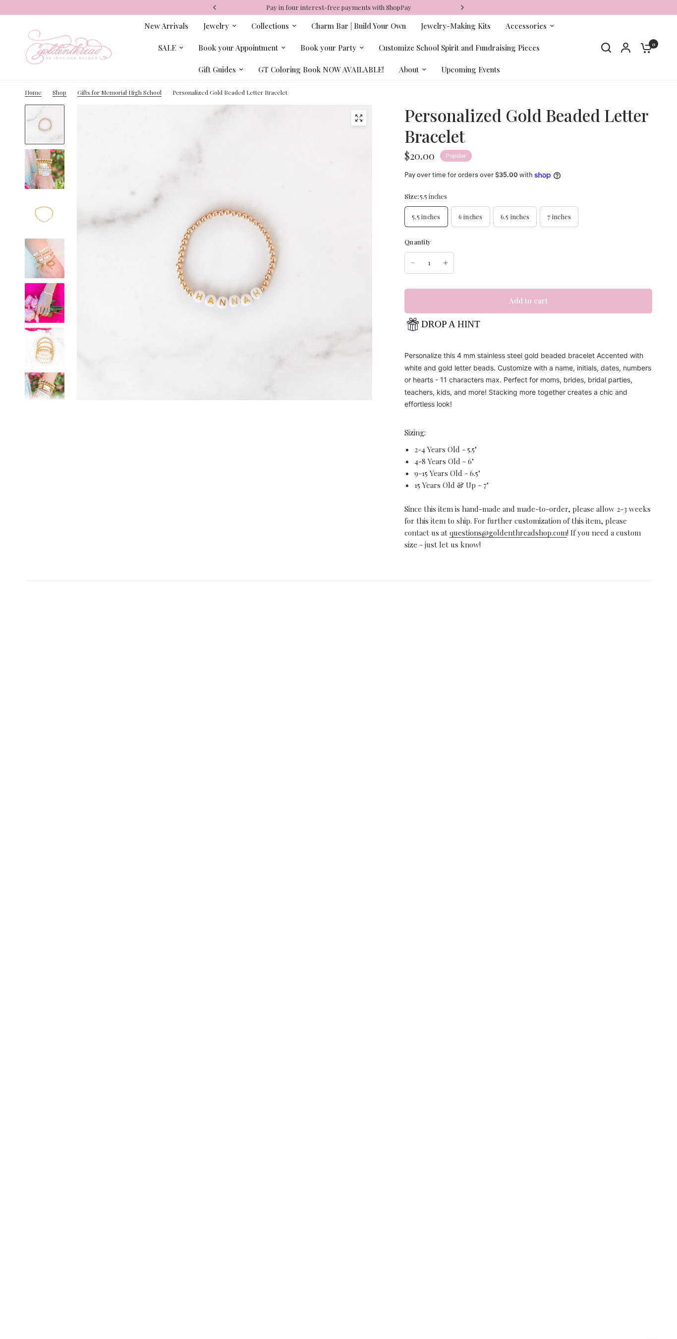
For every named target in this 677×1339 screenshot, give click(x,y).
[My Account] (625, 47)
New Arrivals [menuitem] (166, 26)
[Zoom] (358, 118)
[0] (643, 47)
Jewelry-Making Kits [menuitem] (456, 26)
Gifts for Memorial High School (119, 92)
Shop (59, 92)
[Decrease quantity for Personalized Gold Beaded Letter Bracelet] (413, 262)
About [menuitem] (409, 69)
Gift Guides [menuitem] (217, 69)
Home (33, 92)
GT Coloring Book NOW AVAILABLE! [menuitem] (321, 69)
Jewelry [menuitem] (216, 26)
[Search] (606, 47)
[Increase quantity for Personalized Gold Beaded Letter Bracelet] (445, 262)
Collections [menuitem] (270, 26)
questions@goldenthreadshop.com (508, 533)
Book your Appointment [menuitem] (238, 48)
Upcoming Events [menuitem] (470, 69)
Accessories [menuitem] (526, 26)
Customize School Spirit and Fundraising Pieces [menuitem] (459, 48)
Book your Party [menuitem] (328, 48)
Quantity (417, 242)
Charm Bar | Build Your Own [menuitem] (358, 26)
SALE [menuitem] (167, 48)
